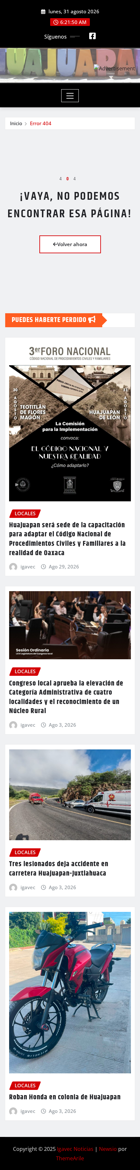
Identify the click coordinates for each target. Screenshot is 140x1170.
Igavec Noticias (75, 1148)
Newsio (108, 1148)
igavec (28, 566)
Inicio (16, 123)
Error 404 (40, 123)
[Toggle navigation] (70, 95)
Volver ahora (72, 244)
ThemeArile (70, 1158)
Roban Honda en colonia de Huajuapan (65, 1097)
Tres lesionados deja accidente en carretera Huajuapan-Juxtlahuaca (58, 869)
